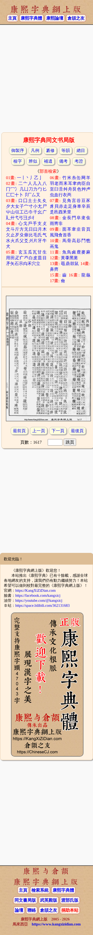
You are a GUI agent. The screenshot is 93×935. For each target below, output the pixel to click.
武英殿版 (48, 900)
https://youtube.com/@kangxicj (38, 600)
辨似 (33, 161)
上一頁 (38, 430)
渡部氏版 (69, 900)
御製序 (17, 150)
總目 (81, 150)
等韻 (65, 150)
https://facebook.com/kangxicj (37, 595)
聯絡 (31, 910)
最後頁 (77, 430)
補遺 (48, 161)
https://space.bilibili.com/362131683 (42, 605)
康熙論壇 (54, 18)
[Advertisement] (46, 80)
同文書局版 (25, 900)
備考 (63, 161)
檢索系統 (40, 890)
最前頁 (19, 430)
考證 (78, 161)
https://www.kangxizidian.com (56, 924)
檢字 (17, 161)
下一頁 (58, 430)
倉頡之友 (76, 18)
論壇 (19, 910)
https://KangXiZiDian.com (35, 590)
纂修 (50, 150)
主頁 (12, 18)
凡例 (35, 150)
